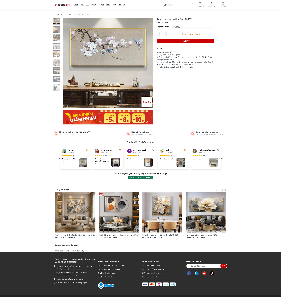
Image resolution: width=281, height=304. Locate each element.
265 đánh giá (162, 173)
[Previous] (60, 208)
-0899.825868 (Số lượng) (66, 275)
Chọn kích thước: (163, 27)
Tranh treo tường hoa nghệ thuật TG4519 (202, 235)
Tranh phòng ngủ (84, 14)
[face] (190, 273)
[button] (223, 5)
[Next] (221, 208)
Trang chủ (58, 14)
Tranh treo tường (70, 14)
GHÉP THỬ (111, 5)
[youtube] (205, 273)
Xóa (212, 23)
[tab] (66, 245)
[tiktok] (213, 273)
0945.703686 (81, 273)
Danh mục (91, 5)
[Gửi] (165, 5)
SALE (101, 5)
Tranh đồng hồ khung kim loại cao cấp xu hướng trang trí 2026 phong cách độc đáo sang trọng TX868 (118, 235)
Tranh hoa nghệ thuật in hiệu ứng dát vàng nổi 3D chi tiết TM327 (75, 235)
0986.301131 (70, 273)
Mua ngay (185, 41)
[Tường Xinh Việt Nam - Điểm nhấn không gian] (62, 5)
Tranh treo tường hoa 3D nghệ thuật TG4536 (160, 235)
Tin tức (121, 5)
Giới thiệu (79, 5)
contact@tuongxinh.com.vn (73, 279)
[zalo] (197, 273)
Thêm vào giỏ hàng (191, 34)
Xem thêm (220, 190)
